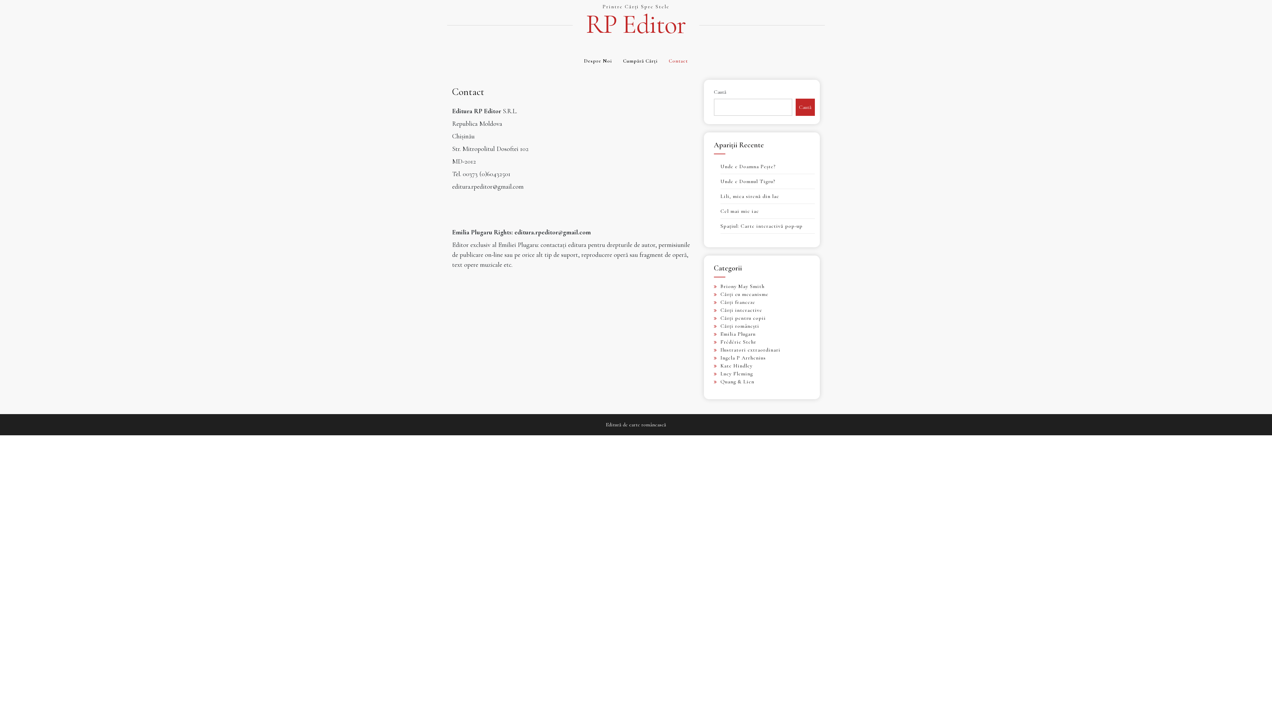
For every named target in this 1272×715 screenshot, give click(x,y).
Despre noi (598, 61)
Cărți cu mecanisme (744, 294)
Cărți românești (739, 326)
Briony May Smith (742, 286)
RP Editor (636, 24)
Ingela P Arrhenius (743, 358)
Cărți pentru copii (743, 318)
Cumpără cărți (640, 61)
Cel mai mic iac (739, 211)
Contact (678, 61)
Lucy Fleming (736, 373)
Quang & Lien (737, 381)
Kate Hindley (736, 365)
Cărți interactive (741, 310)
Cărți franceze (737, 302)
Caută (720, 92)
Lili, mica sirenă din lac (749, 196)
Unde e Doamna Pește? (747, 166)
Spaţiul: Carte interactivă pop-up (761, 226)
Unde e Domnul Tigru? (747, 181)
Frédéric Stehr (738, 342)
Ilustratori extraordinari (750, 350)
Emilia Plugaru (738, 334)
